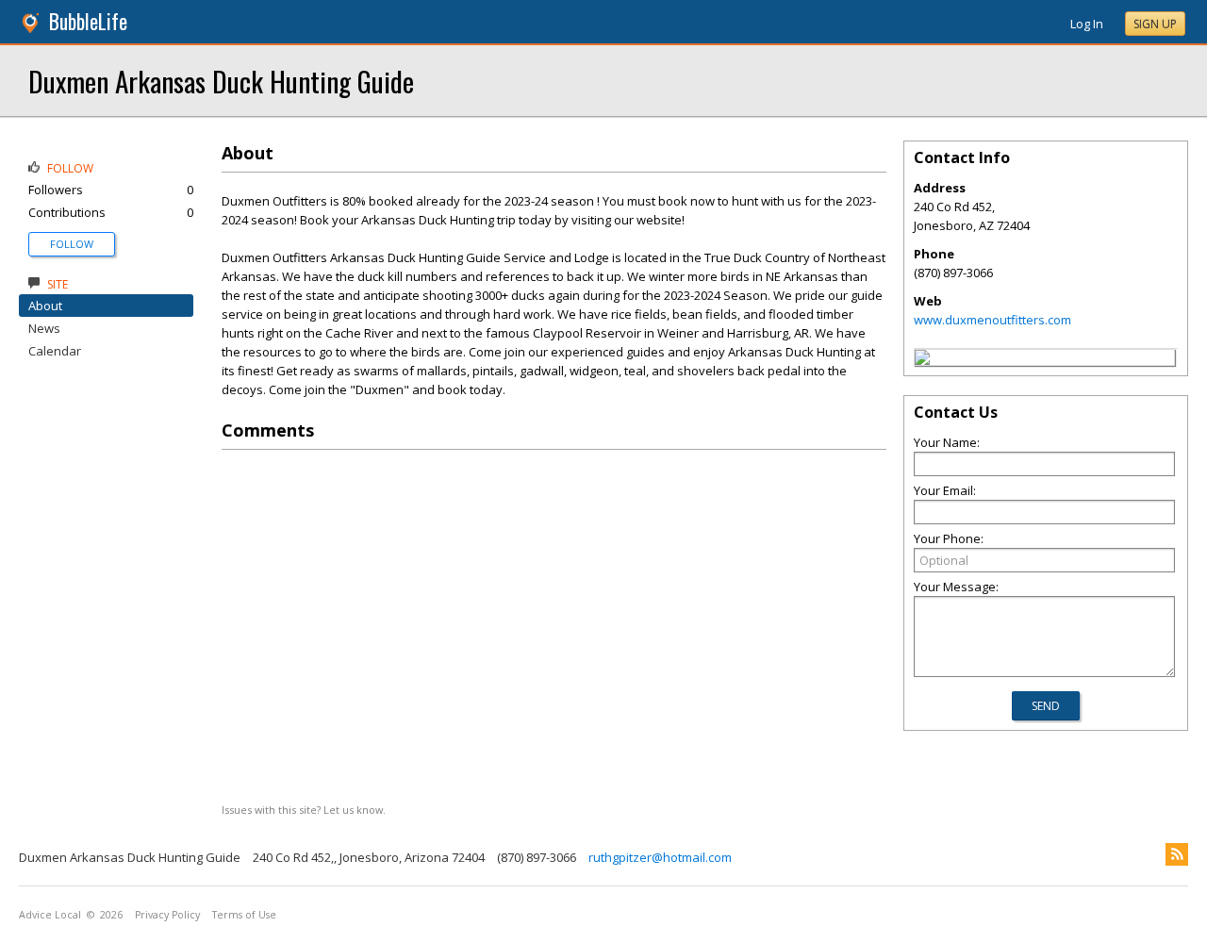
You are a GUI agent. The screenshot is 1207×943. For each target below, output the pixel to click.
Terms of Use (244, 914)
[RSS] (1177, 854)
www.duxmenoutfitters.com (992, 319)
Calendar (54, 350)
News (44, 328)
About (45, 305)
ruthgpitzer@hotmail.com (660, 857)
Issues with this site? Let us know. (304, 809)
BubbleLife (88, 21)
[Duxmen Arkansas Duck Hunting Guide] (922, 360)
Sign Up (1155, 24)
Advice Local (50, 914)
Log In (1086, 23)
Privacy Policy (167, 914)
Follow (71, 244)
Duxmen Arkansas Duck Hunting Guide (221, 80)
